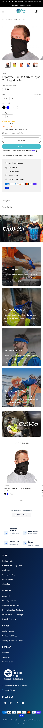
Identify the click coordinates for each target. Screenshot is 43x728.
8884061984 (10, 690)
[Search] (40, 11)
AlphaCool (6, 584)
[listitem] (21, 5)
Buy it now (21, 147)
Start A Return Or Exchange (12, 614)
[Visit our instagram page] (6, 1)
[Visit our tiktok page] (9, 1)
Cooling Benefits (8, 631)
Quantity (4, 113)
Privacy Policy (7, 662)
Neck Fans (6, 570)
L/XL (12, 98)
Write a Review (24, 515)
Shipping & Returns (9, 600)
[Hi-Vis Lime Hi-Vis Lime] (12, 107)
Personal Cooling (8, 575)
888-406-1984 (19, 2)
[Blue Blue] (8, 107)
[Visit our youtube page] (12, 1)
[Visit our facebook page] (3, 1)
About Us (5, 652)
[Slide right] (39, 64)
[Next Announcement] (41, 5)
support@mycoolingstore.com (33, 2)
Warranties (6, 657)
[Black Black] (3, 107)
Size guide (37, 94)
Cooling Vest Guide (9, 636)
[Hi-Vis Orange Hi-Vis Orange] (16, 107)
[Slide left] (3, 64)
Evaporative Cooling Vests (12, 565)
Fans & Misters (7, 579)
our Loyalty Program (27, 156)
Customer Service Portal (11, 605)
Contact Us (6, 596)
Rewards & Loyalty (9, 619)
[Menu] (3, 12)
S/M (5, 98)
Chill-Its (4, 74)
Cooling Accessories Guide (12, 640)
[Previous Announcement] (2, 5)
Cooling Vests (7, 561)
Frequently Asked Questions (12, 610)
